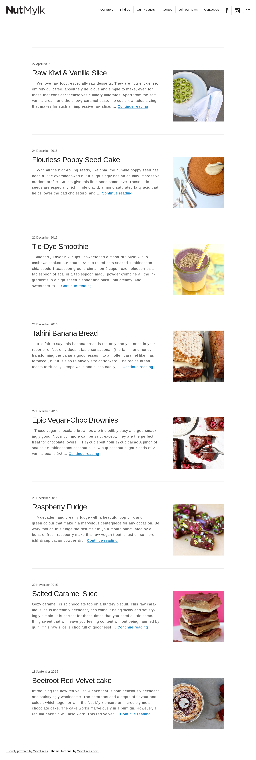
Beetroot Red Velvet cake (72, 680)
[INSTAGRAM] (237, 10)
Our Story (106, 9)
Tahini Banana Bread (65, 333)
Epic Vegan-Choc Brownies (75, 420)
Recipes (166, 9)
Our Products (146, 9)
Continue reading (133, 106)
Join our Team (188, 9)
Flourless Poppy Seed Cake (76, 160)
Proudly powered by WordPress (27, 751)
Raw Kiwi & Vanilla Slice (69, 73)
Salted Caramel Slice (65, 594)
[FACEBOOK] (226, 10)
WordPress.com (88, 751)
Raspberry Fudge (59, 507)
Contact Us (211, 9)
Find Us (125, 9)
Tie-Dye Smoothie (60, 246)
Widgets (248, 12)
